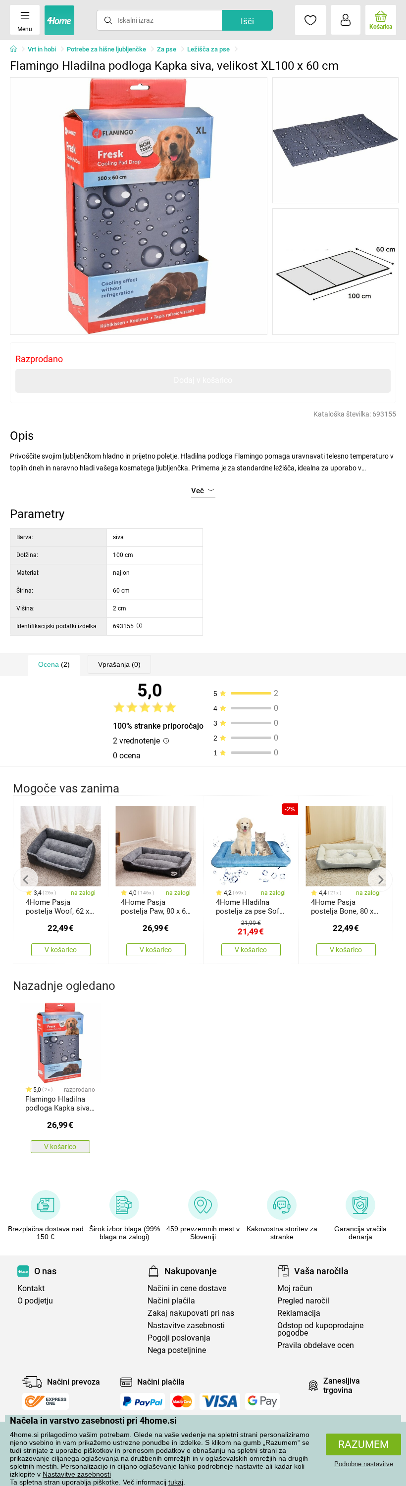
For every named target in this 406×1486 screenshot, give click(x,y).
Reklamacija (298, 1313)
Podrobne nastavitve (363, 1464)
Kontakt (31, 1288)
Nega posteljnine (177, 1350)
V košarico (61, 950)
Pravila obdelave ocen (315, 1345)
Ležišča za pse (208, 49)
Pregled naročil (303, 1300)
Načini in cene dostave (187, 1288)
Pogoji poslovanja (179, 1338)
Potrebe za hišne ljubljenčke (106, 49)
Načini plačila (171, 1300)
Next (380, 879)
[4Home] (17, 49)
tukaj (175, 1482)
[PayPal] (142, 1401)
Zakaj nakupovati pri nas (191, 1313)
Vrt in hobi (42, 49)
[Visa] (220, 1401)
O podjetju (35, 1300)
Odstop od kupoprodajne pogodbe (320, 1329)
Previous (25, 879)
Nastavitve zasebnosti (77, 1474)
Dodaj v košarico (203, 380)
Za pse (166, 49)
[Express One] (45, 1401)
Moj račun (294, 1288)
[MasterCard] (182, 1401)
